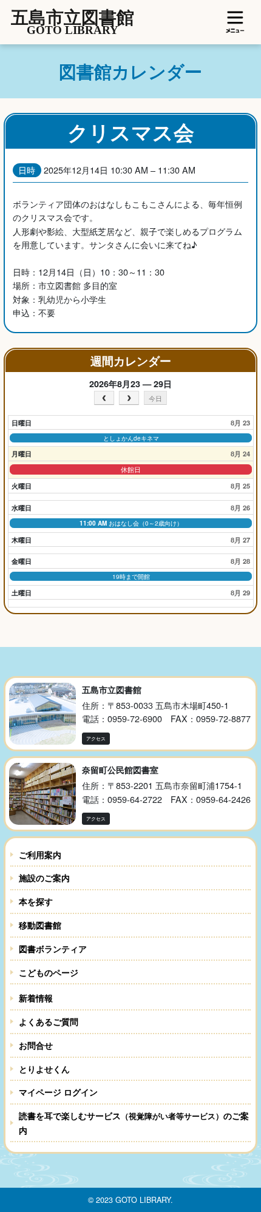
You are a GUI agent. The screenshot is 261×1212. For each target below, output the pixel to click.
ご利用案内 (40, 854)
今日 (155, 398)
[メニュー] (235, 21)
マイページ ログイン (58, 1092)
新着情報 (36, 998)
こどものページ (48, 972)
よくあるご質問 (48, 1021)
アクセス (96, 738)
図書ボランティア (53, 949)
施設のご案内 (44, 878)
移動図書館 (40, 925)
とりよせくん (44, 1069)
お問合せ (36, 1045)
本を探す (36, 901)
